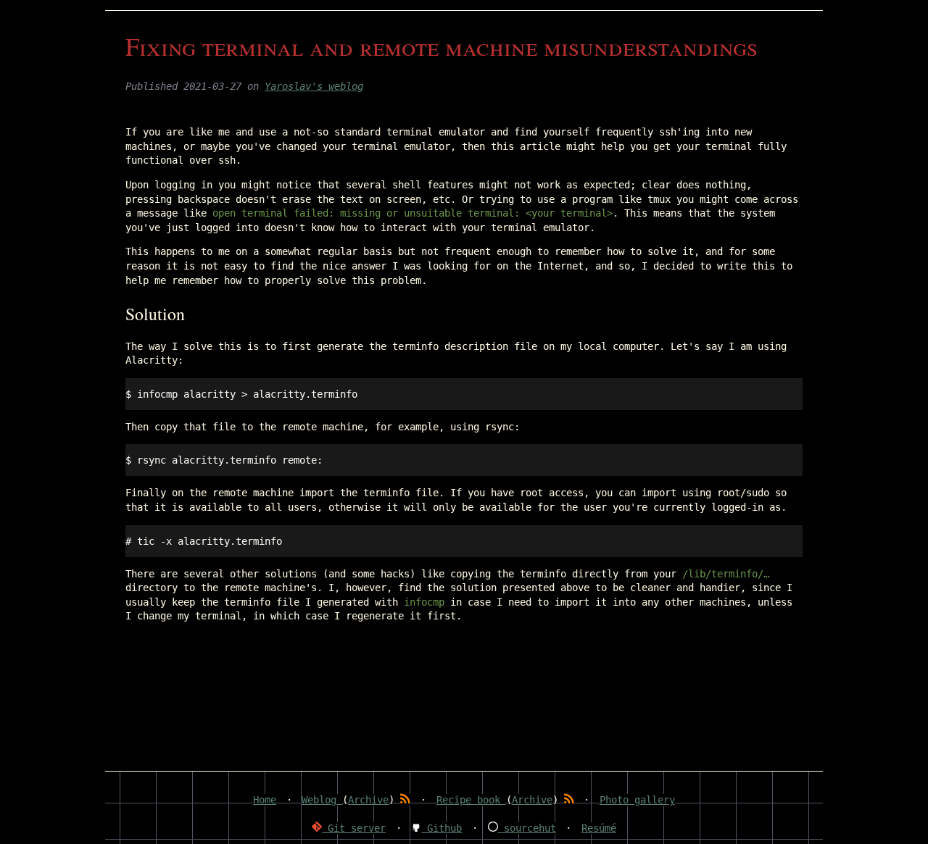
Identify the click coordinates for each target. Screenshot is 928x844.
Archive (368, 800)
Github (441, 828)
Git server (354, 828)
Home (264, 800)
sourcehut (527, 828)
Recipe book (471, 800)
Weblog (322, 800)
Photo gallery (637, 800)
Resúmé (598, 828)
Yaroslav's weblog (314, 86)
